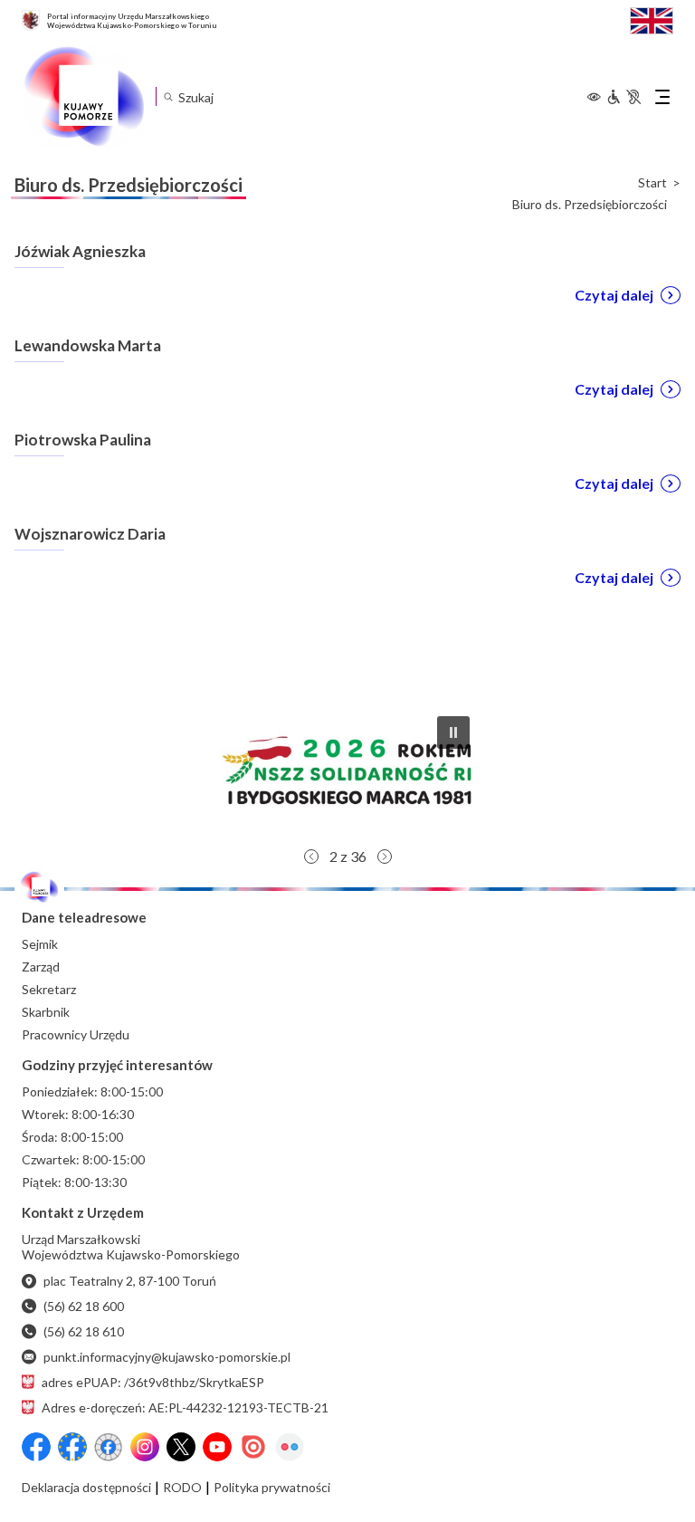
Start (652, 183)
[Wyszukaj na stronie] (167, 96)
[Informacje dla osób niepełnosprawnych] (623, 97)
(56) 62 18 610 (83, 1331)
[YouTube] (217, 1446)
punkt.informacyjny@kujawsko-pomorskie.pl (166, 1356)
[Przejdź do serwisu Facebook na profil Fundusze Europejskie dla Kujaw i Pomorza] (72, 1446)
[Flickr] (289, 1446)
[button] (347, 770)
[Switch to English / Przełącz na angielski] (651, 18)
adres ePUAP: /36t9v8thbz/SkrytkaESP (153, 1382)
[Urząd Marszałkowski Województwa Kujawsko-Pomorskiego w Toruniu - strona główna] (83, 96)
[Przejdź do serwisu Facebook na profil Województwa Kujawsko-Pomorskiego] (36, 1446)
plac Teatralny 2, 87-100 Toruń (129, 1280)
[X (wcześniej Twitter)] (181, 1446)
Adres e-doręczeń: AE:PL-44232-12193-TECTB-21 (185, 1407)
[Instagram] (144, 1446)
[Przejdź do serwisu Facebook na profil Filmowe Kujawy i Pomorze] (108, 1446)
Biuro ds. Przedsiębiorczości (589, 204)
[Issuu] (253, 1446)
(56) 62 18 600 (83, 1306)
